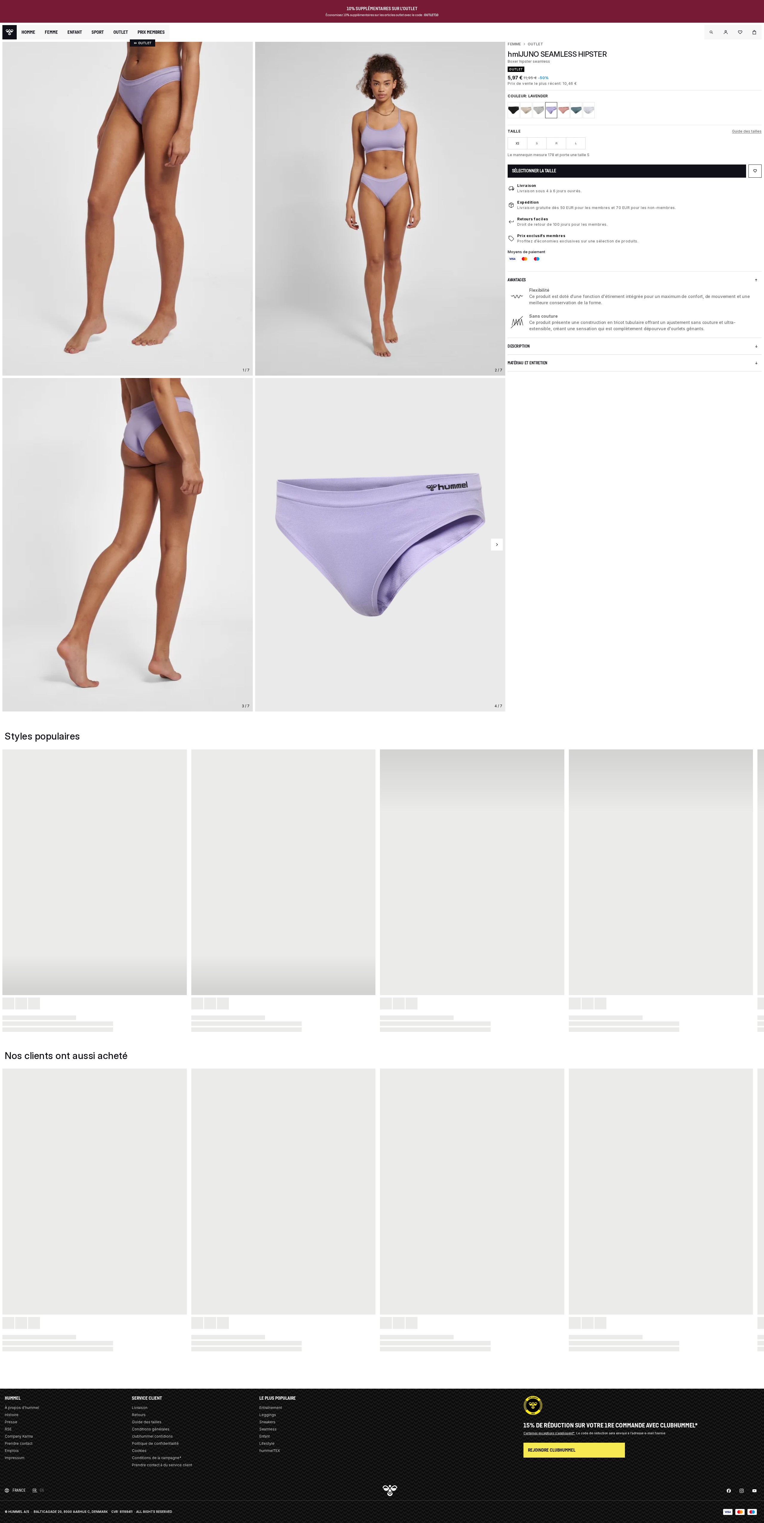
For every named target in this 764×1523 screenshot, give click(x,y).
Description (519, 346)
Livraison (526, 185)
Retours (139, 1415)
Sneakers (267, 1422)
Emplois (12, 1450)
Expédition (528, 202)
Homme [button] (28, 32)
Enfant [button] (74, 32)
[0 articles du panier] (754, 32)
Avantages (517, 280)
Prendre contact (19, 1443)
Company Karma (19, 1436)
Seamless (268, 1429)
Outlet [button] (120, 32)
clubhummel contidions (152, 1436)
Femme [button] (51, 32)
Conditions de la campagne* (156, 1458)
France (19, 1490)
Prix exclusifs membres (541, 235)
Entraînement (270, 1407)
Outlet (535, 44)
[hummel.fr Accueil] (9, 32)
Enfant (264, 1436)
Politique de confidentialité (155, 1443)
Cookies (139, 1450)
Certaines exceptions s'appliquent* (549, 1433)
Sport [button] (98, 32)
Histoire (12, 1415)
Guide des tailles (747, 131)
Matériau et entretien (528, 363)
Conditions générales (151, 1429)
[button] (711, 32)
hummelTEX (269, 1450)
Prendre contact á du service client (162, 1465)
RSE (8, 1429)
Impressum (14, 1458)
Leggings (267, 1415)
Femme (514, 44)
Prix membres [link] (151, 32)
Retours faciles (532, 219)
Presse (11, 1422)
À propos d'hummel (22, 1407)
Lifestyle (267, 1443)
